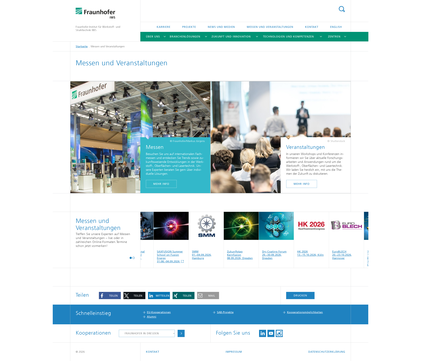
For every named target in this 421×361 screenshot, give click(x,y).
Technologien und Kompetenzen (288, 36)
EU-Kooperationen (159, 312)
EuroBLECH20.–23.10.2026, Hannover (290, 255)
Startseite (82, 46)
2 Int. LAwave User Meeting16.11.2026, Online (364, 255)
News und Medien (221, 26)
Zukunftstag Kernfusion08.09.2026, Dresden (188, 255)
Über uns (153, 36)
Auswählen (181, 333)
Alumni (151, 316)
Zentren (334, 36)
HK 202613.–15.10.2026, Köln (258, 253)
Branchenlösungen (185, 36)
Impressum (234, 351)
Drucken (300, 295)
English (336, 26)
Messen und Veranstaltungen (270, 26)
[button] (130, 257)
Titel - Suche (341, 9)
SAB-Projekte (225, 312)
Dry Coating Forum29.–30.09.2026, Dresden (222, 255)
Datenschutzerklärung (326, 351)
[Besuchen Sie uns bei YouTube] (270, 333)
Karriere (163, 26)
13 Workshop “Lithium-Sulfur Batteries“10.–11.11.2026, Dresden (325, 258)
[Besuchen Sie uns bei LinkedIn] (262, 333)
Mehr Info (161, 183)
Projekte (189, 26)
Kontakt (311, 26)
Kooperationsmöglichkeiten (305, 312)
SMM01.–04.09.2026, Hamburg (150, 255)
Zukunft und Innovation (231, 36)
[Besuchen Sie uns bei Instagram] (279, 333)
